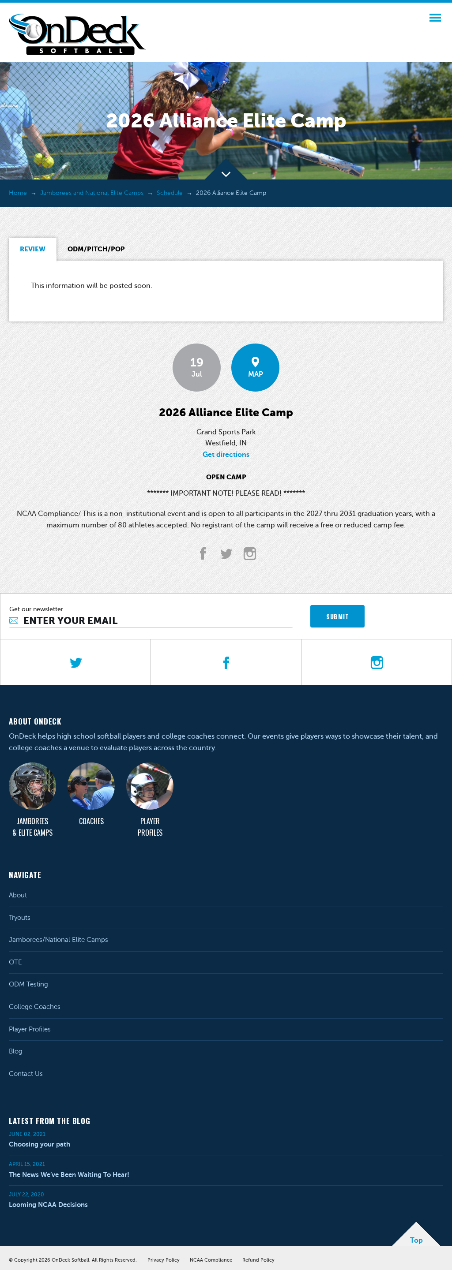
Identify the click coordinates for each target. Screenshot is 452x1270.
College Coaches (34, 1006)
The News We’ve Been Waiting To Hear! (69, 1174)
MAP (255, 374)
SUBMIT (337, 616)
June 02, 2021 (27, 1134)
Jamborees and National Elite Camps (91, 193)
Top (416, 1240)
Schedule (170, 193)
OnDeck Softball (77, 34)
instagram (249, 553)
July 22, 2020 (26, 1195)
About (18, 895)
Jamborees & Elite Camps (32, 827)
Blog (16, 1051)
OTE (15, 962)
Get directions (226, 455)
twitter (226, 553)
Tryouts (19, 917)
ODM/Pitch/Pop (96, 249)
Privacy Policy (163, 1260)
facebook (202, 553)
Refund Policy (258, 1260)
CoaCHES (91, 821)
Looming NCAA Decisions (48, 1204)
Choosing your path (39, 1144)
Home (18, 193)
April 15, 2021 (27, 1164)
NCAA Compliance (211, 1260)
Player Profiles (150, 827)
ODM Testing (28, 984)
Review (32, 249)
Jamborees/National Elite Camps (58, 939)
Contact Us (26, 1073)
